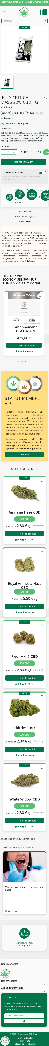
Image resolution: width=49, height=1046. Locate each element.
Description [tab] (24, 211)
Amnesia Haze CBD (25, 512)
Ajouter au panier (23, 162)
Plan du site (25, 1041)
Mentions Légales (25, 1038)
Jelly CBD (5, 123)
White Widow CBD (24, 799)
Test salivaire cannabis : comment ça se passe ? (24, 888)
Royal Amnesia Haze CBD (25, 585)
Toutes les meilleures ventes (18, 839)
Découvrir (24, 454)
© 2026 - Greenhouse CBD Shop (23, 1034)
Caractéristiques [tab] (25, 216)
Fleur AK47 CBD (24, 656)
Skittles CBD (24, 727)
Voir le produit (27, 345)
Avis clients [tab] (24, 221)
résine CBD (38, 133)
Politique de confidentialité (25, 1044)
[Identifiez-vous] (44, 12)
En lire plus (11, 911)
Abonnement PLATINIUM (26, 329)
